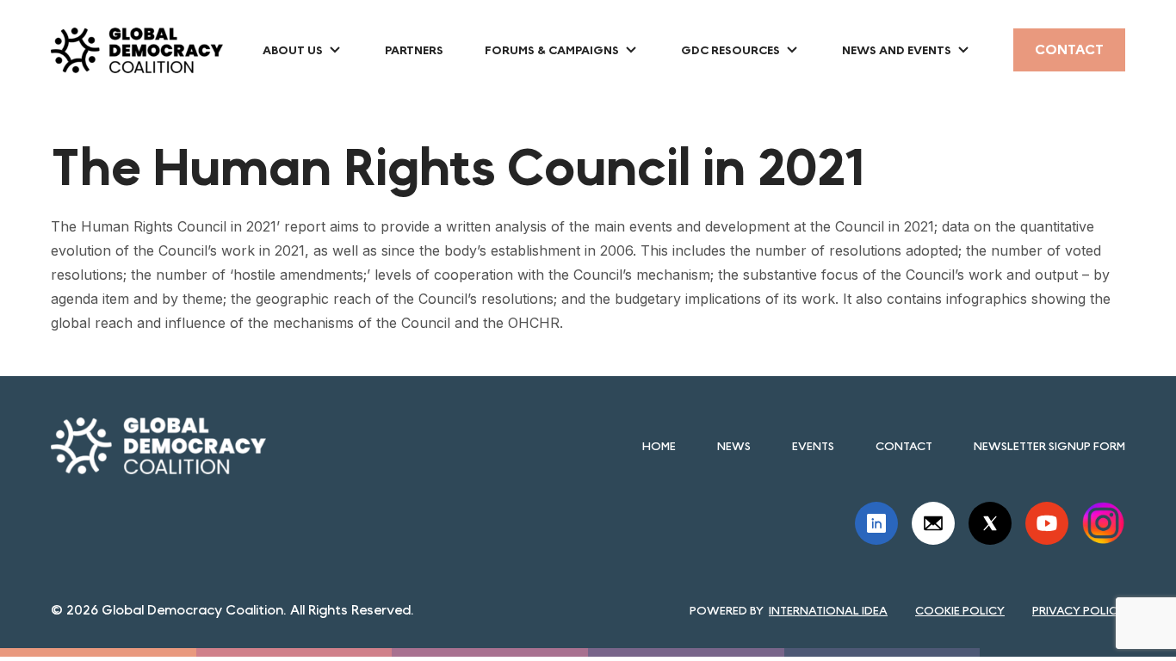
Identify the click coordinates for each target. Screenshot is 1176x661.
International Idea (828, 610)
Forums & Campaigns (552, 50)
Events (813, 446)
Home (659, 446)
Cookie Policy (960, 610)
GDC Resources (730, 50)
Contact (1069, 49)
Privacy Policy (1078, 610)
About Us (293, 50)
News (734, 446)
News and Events (896, 50)
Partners (414, 50)
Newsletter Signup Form (1049, 446)
